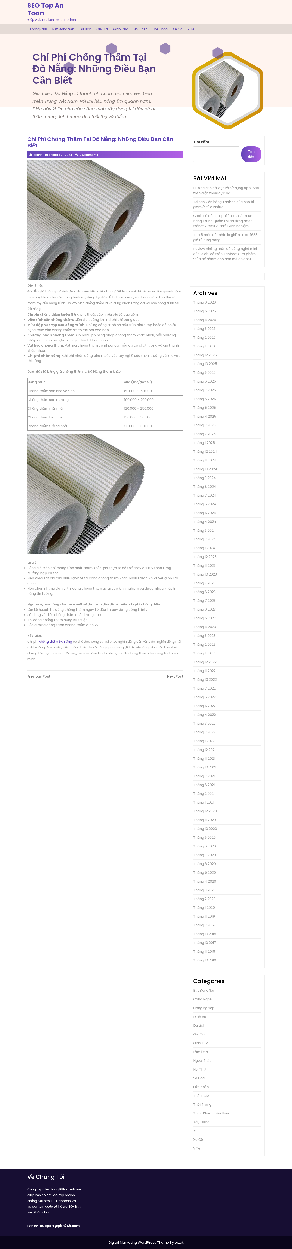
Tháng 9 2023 (204, 583)
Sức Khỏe (201, 1086)
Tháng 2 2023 (204, 644)
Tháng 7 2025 (204, 390)
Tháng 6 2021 (204, 784)
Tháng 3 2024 (204, 530)
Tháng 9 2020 (204, 837)
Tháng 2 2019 (204, 925)
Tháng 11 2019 (204, 916)
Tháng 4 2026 (204, 319)
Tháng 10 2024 (205, 469)
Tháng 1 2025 (204, 442)
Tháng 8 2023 (204, 591)
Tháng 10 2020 (205, 828)
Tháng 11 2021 (204, 758)
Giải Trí (102, 29)
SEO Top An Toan (45, 9)
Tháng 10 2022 (205, 679)
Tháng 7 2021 (204, 776)
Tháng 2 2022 (204, 732)
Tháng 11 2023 (204, 565)
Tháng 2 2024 (204, 539)
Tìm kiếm (201, 141)
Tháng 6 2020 (204, 863)
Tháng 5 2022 (204, 705)
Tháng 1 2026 (204, 346)
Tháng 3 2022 (204, 723)
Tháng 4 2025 (204, 416)
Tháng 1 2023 (204, 653)
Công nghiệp (203, 1008)
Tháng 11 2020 (204, 819)
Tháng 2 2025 (204, 434)
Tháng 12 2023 (205, 556)
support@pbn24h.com (60, 1226)
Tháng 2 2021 (204, 793)
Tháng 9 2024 (204, 477)
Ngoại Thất (202, 1060)
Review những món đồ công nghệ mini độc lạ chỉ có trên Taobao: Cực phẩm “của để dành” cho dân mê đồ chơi (225, 253)
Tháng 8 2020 (204, 846)
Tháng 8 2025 (204, 381)
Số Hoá (199, 1078)
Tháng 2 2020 (204, 898)
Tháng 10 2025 (205, 363)
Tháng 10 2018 (204, 934)
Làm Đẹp (200, 1051)
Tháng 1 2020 (204, 907)
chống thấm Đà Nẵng (55, 641)
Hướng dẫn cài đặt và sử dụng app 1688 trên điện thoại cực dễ (226, 190)
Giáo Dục (120, 29)
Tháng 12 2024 (205, 451)
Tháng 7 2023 (204, 600)
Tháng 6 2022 (204, 697)
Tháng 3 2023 (204, 635)
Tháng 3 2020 (204, 890)
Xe (195, 1130)
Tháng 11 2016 (204, 951)
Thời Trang (202, 1104)
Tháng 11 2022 (204, 670)
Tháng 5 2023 (204, 618)
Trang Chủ (38, 29)
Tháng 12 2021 (204, 749)
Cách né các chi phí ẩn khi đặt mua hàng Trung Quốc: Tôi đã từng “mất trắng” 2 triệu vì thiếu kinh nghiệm (222, 220)
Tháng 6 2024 (204, 504)
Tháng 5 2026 (204, 311)
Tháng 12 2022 (205, 662)
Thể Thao (160, 29)
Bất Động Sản (63, 29)
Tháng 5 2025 (204, 407)
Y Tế (190, 29)
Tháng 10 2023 (205, 574)
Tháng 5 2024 (204, 512)
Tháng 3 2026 (204, 328)
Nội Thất (140, 29)
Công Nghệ (202, 999)
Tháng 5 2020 (204, 872)
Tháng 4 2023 (204, 626)
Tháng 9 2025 (204, 372)
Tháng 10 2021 (204, 767)
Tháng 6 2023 (204, 609)
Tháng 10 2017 (204, 942)
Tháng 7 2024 (204, 495)
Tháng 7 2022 (204, 688)
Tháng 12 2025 (205, 355)
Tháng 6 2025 (204, 398)
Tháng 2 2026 (204, 337)
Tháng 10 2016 (204, 960)
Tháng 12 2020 (205, 811)
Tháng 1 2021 (203, 802)
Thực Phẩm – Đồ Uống (211, 1113)
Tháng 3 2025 (204, 425)
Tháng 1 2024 (204, 548)
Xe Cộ (177, 29)
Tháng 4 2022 (204, 714)
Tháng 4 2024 (204, 521)
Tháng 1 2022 (204, 741)
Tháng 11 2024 (204, 460)
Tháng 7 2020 (204, 855)
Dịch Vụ (199, 1016)
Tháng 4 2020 (204, 881)
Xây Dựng (201, 1122)
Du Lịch (85, 29)
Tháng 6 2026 (204, 302)
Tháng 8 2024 (204, 486)
